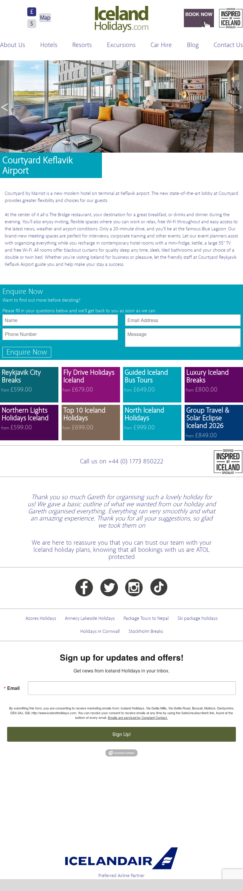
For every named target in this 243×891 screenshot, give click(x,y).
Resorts (82, 44)
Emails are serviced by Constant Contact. (138, 717)
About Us (12, 44)
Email (13, 688)
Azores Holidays (40, 618)
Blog (193, 44)
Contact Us (228, 44)
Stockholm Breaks (146, 631)
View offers (29, 384)
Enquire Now (27, 352)
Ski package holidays (198, 618)
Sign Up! (121, 734)
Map (45, 17)
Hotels (48, 44)
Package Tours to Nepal (146, 618)
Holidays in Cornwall (100, 631)
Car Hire (161, 44)
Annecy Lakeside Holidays (90, 618)
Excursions (121, 44)
